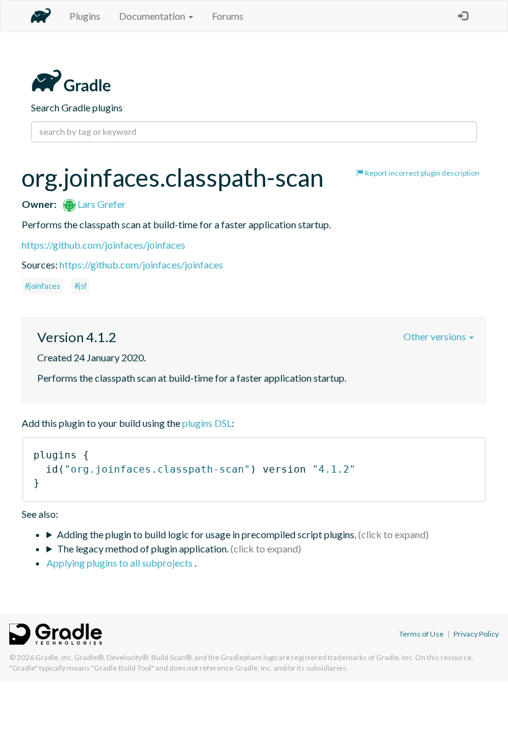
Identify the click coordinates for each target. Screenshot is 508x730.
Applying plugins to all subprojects (120, 563)
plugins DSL (207, 423)
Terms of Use (421, 633)
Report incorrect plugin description (422, 173)
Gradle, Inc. (54, 657)
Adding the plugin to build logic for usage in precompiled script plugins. (206, 534)
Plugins (84, 16)
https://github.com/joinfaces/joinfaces (103, 245)
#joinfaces (42, 286)
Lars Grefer (101, 204)
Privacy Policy (476, 633)
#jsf (80, 286)
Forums (227, 16)
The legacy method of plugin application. (143, 548)
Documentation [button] (153, 16)
